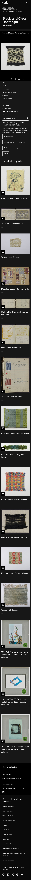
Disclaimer (5, 839)
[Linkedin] (17, 875)
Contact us (5, 830)
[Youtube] (22, 875)
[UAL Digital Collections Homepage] (5, 2)
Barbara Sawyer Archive (8, 9)
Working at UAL (7, 816)
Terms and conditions (8, 860)
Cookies (4, 825)
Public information (7, 811)
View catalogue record (9, 111)
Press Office (6, 844)
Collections (11, 7)
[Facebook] (8, 875)
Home (4, 7)
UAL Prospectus (7, 834)
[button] (21, 2)
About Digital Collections (9, 788)
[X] (13, 875)
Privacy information (8, 806)
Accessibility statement (9, 820)
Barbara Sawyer (7, 98)
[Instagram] (3, 792)
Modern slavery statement (10, 848)
